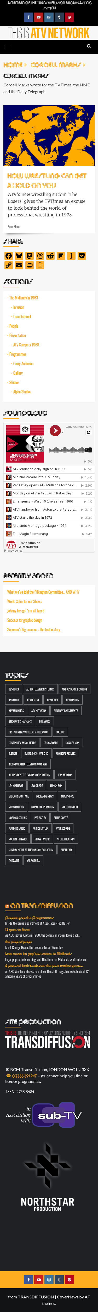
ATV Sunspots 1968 (26, 344)
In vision (18, 307)
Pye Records (63, 828)
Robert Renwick (18, 839)
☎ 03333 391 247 (21, 1075)
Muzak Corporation (42, 807)
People (13, 326)
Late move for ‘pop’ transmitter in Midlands (38, 953)
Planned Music (17, 828)
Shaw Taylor (42, 839)
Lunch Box (56, 785)
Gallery (18, 373)
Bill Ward (44, 721)
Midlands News (45, 796)
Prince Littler (40, 828)
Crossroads (51, 742)
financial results (66, 753)
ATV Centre (33, 700)
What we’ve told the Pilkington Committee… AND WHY (43, 592)
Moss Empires (16, 807)
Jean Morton (65, 774)
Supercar (66, 849)
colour (60, 732)
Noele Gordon (70, 807)
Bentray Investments (66, 710)
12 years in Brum (17, 929)
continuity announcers (22, 742)
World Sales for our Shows (24, 601)
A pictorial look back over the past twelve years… (44, 965)
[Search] (89, 46)
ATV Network (38, 710)
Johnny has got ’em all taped (25, 610)
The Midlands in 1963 (23, 297)
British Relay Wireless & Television (28, 732)
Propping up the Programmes (29, 917)
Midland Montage (19, 796)
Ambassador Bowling (74, 689)
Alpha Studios (22, 391)
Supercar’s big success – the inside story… (34, 629)
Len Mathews (16, 785)
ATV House (52, 700)
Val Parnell (33, 860)
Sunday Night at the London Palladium (31, 849)
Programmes (17, 354)
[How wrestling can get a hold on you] (49, 135)
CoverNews (67, 1296)
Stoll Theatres (65, 839)
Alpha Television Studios (40, 689)
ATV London (72, 700)
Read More (14, 226)
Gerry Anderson (23, 363)
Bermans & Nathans (20, 721)
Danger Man (72, 742)
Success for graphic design (24, 620)
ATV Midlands (16, 710)
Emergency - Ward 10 (36, 753)
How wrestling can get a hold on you (47, 180)
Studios (14, 382)
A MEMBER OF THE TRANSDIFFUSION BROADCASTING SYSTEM (50, 5)
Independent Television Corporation (29, 774)
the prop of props (18, 941)
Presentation (17, 335)
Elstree (13, 753)
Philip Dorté (61, 817)
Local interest (22, 316)
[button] (8, 46)
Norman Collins (18, 817)
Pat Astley (40, 817)
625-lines (14, 689)
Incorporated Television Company (28, 764)
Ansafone (14, 700)
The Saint (14, 860)
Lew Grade (37, 785)
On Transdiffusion (41, 905)
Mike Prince (67, 796)
